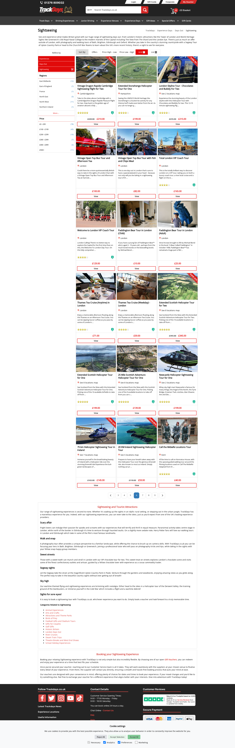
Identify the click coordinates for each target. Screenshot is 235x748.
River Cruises (52, 634)
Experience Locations (48, 712)
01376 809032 (54, 2)
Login (133, 2)
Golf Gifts (50, 626)
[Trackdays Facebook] (42, 701)
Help (92, 720)
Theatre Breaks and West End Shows (62, 640)
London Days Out (53, 632)
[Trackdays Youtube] (70, 701)
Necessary (95, 742)
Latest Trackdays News (49, 706)
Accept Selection (117, 737)
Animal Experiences (55, 610)
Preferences (126, 742)
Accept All (134, 737)
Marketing (143, 742)
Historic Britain (52, 629)
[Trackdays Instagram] (61, 701)
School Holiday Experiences (58, 643)
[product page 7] (162, 495)
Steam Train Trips (54, 637)
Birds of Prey (51, 618)
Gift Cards (151, 2)
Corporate (170, 2)
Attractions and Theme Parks (59, 615)
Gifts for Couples (53, 624)
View (96, 124)
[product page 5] (110, 495)
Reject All (101, 737)
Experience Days (164, 30)
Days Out (179, 30)
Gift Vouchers (171, 659)
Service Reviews (183, 700)
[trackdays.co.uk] (56, 13)
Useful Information (47, 717)
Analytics (111, 742)
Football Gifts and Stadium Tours (60, 621)
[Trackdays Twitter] (51, 701)
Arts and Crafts (52, 613)
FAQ (92, 715)
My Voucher (188, 2)
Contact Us (108, 710)
